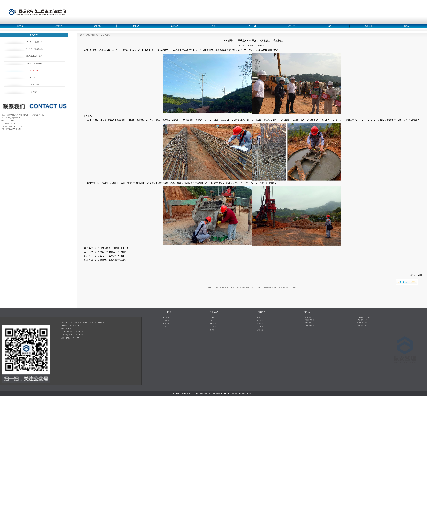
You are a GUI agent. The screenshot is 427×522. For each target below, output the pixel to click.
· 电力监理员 (307, 322)
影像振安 (213, 330)
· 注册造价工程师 (362, 322)
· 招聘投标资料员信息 (363, 317)
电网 (102, 248)
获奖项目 (34, 92)
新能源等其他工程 (34, 77)
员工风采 (213, 327)
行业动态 (174, 26)
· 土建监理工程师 (309, 325)
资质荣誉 (166, 323)
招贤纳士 (368, 26)
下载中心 (329, 26)
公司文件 (260, 327)
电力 (106, 252)
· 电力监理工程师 (362, 320)
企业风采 (252, 26)
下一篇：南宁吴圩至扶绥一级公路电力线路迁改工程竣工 (276, 287)
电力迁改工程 (34, 70)
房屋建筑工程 (34, 85)
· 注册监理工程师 (309, 320)
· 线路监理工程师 (362, 325)
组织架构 (166, 320)
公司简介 (166, 317)
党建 (213, 26)
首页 (87, 35)
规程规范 (260, 330)
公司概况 (58, 26)
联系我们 (407, 26)
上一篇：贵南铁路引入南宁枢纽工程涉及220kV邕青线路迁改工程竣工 (232, 287)
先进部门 (213, 317)
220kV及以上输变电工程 (34, 42)
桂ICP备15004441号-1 (246, 393)
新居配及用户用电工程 (34, 63)
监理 (90, 50)
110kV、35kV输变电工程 (34, 49)
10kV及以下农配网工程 (34, 56)
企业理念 (97, 26)
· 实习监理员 (307, 317)
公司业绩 (291, 26)
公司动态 (135, 26)
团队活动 (213, 323)
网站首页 (19, 26)
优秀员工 (213, 320)
